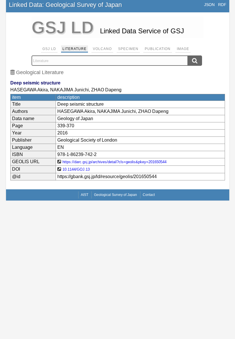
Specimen (128, 49)
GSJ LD (49, 49)
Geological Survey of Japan (115, 195)
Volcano (102, 49)
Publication (158, 49)
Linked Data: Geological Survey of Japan (65, 4)
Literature (74, 49)
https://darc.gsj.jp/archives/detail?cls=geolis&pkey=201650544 (114, 162)
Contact (149, 195)
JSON (209, 4)
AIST (84, 195)
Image (183, 49)
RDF (222, 4)
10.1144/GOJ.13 (76, 169)
